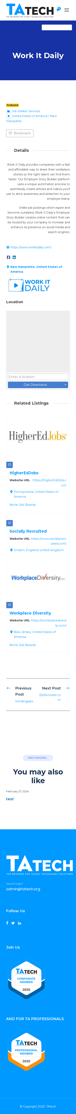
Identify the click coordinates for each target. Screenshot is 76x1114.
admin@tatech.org (23, 888)
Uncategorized (59, 27)
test (10, 799)
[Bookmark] (9, 465)
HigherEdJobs (24, 472)
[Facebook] (8, 257)
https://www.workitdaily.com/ (30, 247)
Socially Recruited (28, 531)
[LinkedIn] (14, 257)
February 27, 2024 (17, 791)
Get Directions (35, 385)
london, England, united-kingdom (39, 550)
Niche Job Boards (23, 505)
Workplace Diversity (30, 613)
